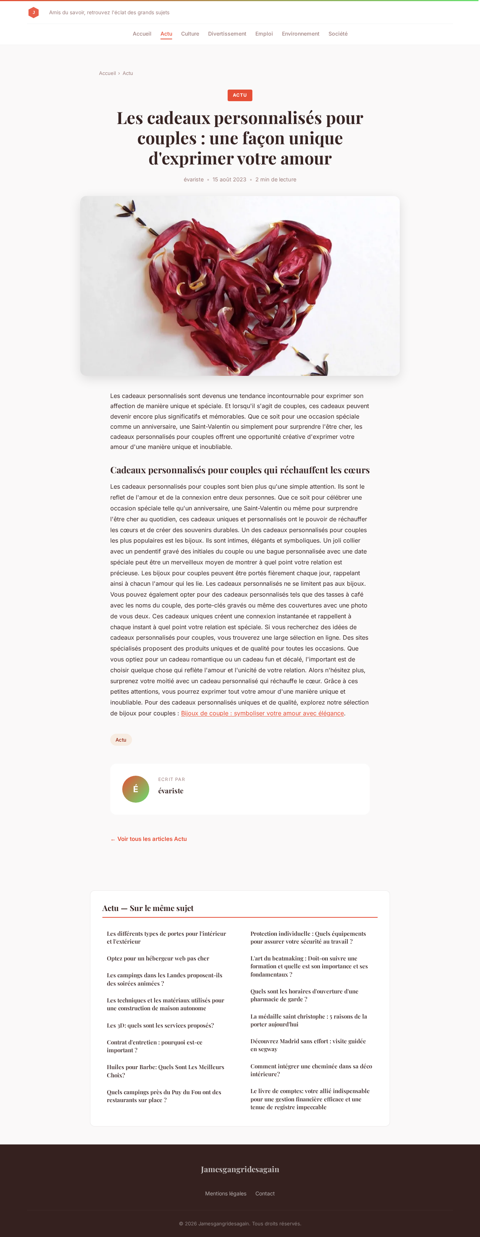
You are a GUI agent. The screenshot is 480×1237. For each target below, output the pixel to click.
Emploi (264, 33)
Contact (265, 1193)
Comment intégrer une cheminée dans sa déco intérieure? (311, 1070)
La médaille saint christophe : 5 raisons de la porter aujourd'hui (308, 1020)
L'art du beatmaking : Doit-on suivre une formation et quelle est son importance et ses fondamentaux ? (309, 966)
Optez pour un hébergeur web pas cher (158, 958)
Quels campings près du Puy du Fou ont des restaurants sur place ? (164, 1096)
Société (338, 33)
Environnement (301, 33)
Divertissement (227, 33)
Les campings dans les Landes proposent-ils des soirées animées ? (164, 979)
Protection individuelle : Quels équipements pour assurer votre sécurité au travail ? (308, 937)
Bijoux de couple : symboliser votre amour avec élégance (262, 713)
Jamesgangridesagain (240, 1169)
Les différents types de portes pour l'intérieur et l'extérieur (166, 937)
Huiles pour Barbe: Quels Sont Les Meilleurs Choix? (165, 1070)
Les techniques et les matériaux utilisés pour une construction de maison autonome (165, 1004)
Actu (166, 33)
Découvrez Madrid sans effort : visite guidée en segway (308, 1045)
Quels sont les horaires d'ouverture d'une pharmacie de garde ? (304, 995)
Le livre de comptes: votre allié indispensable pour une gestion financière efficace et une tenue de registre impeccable (310, 1099)
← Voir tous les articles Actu (148, 838)
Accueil (142, 33)
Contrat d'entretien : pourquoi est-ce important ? (154, 1046)
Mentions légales (225, 1193)
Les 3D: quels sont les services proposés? (160, 1025)
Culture (190, 33)
